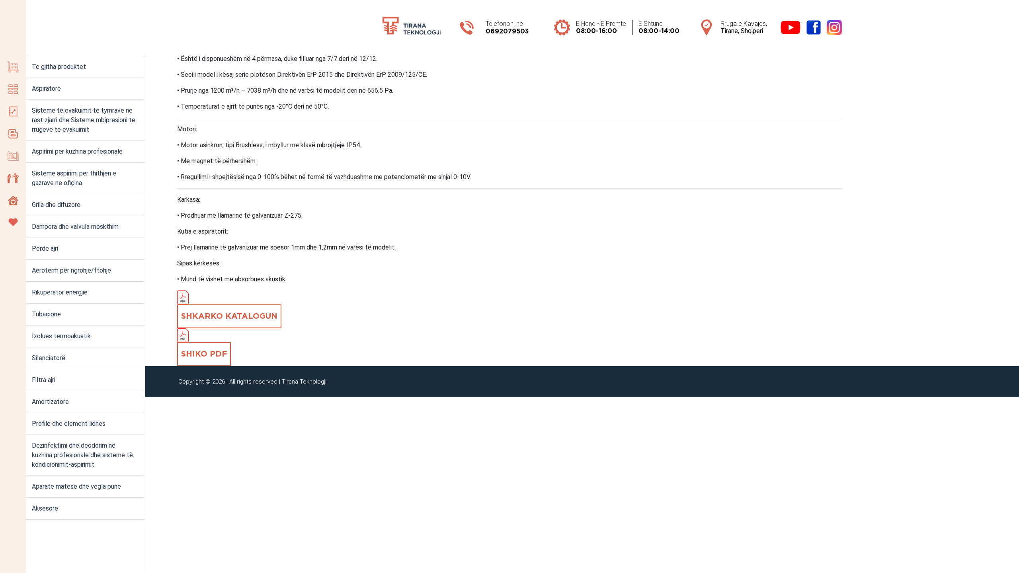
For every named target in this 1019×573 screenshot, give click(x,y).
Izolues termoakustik (61, 336)
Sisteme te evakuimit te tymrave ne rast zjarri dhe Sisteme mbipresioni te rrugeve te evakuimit (83, 120)
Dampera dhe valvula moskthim (75, 226)
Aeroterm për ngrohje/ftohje (71, 270)
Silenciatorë (48, 358)
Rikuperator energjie (60, 292)
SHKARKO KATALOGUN (229, 316)
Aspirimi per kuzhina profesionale (77, 151)
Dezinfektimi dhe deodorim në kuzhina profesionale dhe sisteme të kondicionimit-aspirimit (82, 455)
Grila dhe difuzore (56, 205)
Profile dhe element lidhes (68, 423)
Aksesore (45, 508)
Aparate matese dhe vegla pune (76, 486)
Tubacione (46, 314)
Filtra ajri (43, 380)
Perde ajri (45, 248)
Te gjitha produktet (59, 66)
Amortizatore (50, 401)
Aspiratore (46, 88)
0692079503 (507, 31)
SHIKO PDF (204, 354)
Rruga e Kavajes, (743, 27)
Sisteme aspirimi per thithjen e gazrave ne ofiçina (74, 178)
